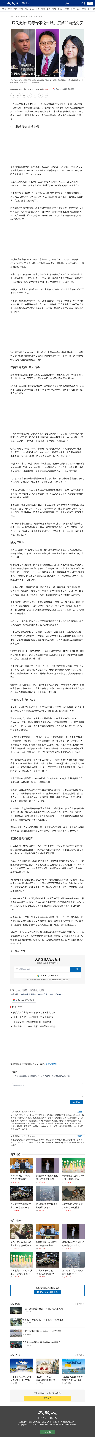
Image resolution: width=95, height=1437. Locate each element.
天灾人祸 (32, 16)
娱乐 (78, 9)
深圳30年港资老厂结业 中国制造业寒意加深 (42, 1320)
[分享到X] (24, 96)
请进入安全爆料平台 (47, 1292)
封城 (18, 990)
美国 (21, 9)
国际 (26, 9)
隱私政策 (65, 979)
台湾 (37, 9)
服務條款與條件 (56, 979)
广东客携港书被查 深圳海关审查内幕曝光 (41, 1342)
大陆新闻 (24, 16)
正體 (23, 3)
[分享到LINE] (18, 96)
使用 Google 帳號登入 (49, 975)
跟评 (80, 1112)
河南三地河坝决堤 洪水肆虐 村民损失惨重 (41, 1331)
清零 (42, 990)
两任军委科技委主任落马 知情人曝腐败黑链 (42, 1308)
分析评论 (59, 994)
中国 (15, 9)
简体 (27, 3)
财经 (67, 9)
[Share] (11, 1182)
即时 (10, 9)
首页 (4, 9)
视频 (54, 9)
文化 (84, 9)
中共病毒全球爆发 (28, 994)
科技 (73, 9)
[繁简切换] (46, 96)
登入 (89, 3)
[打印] (35, 96)
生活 (89, 9)
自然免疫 (33, 990)
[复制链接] (29, 95)
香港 (43, 9)
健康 (49, 9)
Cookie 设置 (47, 1432)
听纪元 (60, 9)
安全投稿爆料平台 (53, 1064)
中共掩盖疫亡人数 (45, 994)
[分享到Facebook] (12, 96)
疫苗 (25, 990)
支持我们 (47, 1398)
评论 (32, 9)
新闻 (17, 16)
